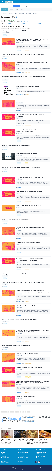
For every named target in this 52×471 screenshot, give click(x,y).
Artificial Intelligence (28, 201)
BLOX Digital (27, 469)
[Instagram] (49, 420)
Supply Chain (27, 50)
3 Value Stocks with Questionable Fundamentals (29, 305)
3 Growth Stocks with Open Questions (26, 396)
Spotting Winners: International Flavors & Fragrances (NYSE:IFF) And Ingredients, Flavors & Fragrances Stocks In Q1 (32, 291)
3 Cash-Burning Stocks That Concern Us (27, 353)
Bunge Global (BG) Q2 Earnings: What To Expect (29, 191)
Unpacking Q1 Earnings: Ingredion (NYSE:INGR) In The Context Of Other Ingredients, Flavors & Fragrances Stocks (32, 382)
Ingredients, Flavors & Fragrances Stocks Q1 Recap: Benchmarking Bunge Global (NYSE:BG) (29, 259)
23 (23, 28)
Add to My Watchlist (24, 21)
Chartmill (5, 58)
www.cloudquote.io (30, 417)
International (28, 13)
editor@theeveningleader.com (42, 458)
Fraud (29, 72)
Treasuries (35, 13)
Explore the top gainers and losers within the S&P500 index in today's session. (24, 54)
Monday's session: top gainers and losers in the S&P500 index (19, 319)
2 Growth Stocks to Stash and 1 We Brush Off (28, 242)
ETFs (17, 9)
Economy (29, 125)
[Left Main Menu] (2, 2)
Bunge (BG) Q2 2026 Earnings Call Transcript (28, 86)
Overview (11, 13)
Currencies (21, 13)
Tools (22, 9)
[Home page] (9, 2)
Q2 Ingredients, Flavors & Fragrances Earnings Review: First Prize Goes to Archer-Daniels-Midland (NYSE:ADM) (32, 39)
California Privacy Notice (14, 468)
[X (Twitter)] (40, 420)
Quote (9, 23)
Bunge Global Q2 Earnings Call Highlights (27, 153)
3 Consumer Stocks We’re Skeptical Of (26, 101)
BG (16, 17)
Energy (26, 72)
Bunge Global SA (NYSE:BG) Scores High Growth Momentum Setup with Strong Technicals (23, 77)
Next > (28, 28)
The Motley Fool (19, 94)
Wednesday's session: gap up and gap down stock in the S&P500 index (22, 167)
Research (39, 23)
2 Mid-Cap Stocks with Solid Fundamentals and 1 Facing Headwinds (31, 228)
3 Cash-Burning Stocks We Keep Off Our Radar (28, 205)
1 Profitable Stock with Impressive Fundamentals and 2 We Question (31, 63)
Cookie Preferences (21, 468)
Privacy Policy (26, 421)
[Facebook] (43, 420)
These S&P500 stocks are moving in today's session (17, 145)
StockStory (19, 50)
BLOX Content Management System (19, 469)
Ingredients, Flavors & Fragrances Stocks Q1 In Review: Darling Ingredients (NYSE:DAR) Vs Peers (32, 331)
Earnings (28, 94)
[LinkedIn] (46, 420)
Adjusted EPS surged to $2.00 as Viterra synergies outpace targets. (31, 91)
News (16, 13)
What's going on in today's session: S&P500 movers (16, 31)
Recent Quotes (26, 6)
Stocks (11, 9)
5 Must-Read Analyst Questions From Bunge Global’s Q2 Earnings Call (31, 115)
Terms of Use (34, 467)
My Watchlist (36, 6)
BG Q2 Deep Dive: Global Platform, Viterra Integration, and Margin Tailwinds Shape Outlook (31, 130)
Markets (4, 9)
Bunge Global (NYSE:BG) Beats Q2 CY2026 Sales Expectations (33, 178)
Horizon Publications (19, 467)
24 (25, 28)
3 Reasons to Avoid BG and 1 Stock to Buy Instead (29, 367)
